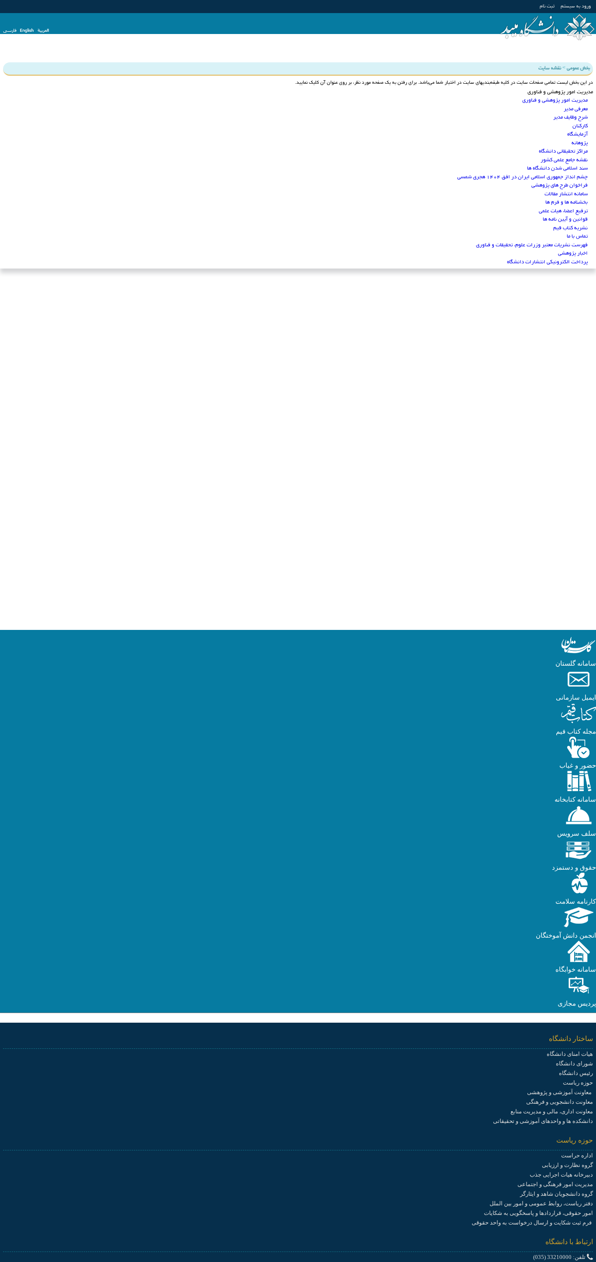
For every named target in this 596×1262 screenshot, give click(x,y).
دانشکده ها (385, 52)
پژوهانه (580, 143)
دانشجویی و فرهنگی (476, 52)
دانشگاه (581, 52)
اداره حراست (577, 1155)
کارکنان (580, 126)
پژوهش (523, 52)
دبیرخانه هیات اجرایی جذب (561, 1174)
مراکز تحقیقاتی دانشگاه (563, 151)
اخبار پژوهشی (573, 253)
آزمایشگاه (577, 134)
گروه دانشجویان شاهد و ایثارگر (556, 1194)
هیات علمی (424, 52)
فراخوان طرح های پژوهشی (559, 185)
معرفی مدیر (576, 109)
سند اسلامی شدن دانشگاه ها (557, 168)
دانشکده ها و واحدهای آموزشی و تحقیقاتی (543, 1121)
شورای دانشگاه (574, 1063)
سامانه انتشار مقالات (566, 194)
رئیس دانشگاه (576, 1073)
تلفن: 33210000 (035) (560, 1257)
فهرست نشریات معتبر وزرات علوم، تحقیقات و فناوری (532, 245)
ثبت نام (547, 6)
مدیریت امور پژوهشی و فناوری (555, 100)
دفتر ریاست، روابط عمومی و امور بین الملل (541, 1203)
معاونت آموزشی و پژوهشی (560, 1092)
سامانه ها (348, 52)
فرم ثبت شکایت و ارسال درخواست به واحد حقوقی (532, 1222)
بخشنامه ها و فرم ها (566, 202)
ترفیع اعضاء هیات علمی (563, 211)
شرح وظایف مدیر (570, 117)
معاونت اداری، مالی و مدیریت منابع (551, 1111)
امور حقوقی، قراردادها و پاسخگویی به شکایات (538, 1213)
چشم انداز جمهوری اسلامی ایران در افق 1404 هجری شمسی (522, 177)
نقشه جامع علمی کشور (564, 160)
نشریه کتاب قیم (570, 228)
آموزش (552, 52)
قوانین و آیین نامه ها (565, 219)
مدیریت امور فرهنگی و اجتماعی (555, 1184)
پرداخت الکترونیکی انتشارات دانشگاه (547, 262)
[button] (578, 653)
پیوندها (317, 52)
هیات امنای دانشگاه (570, 1054)
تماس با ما (577, 236)
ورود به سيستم (576, 6)
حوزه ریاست (578, 1082)
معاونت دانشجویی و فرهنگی (559, 1102)
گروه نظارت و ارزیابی (567, 1165)
